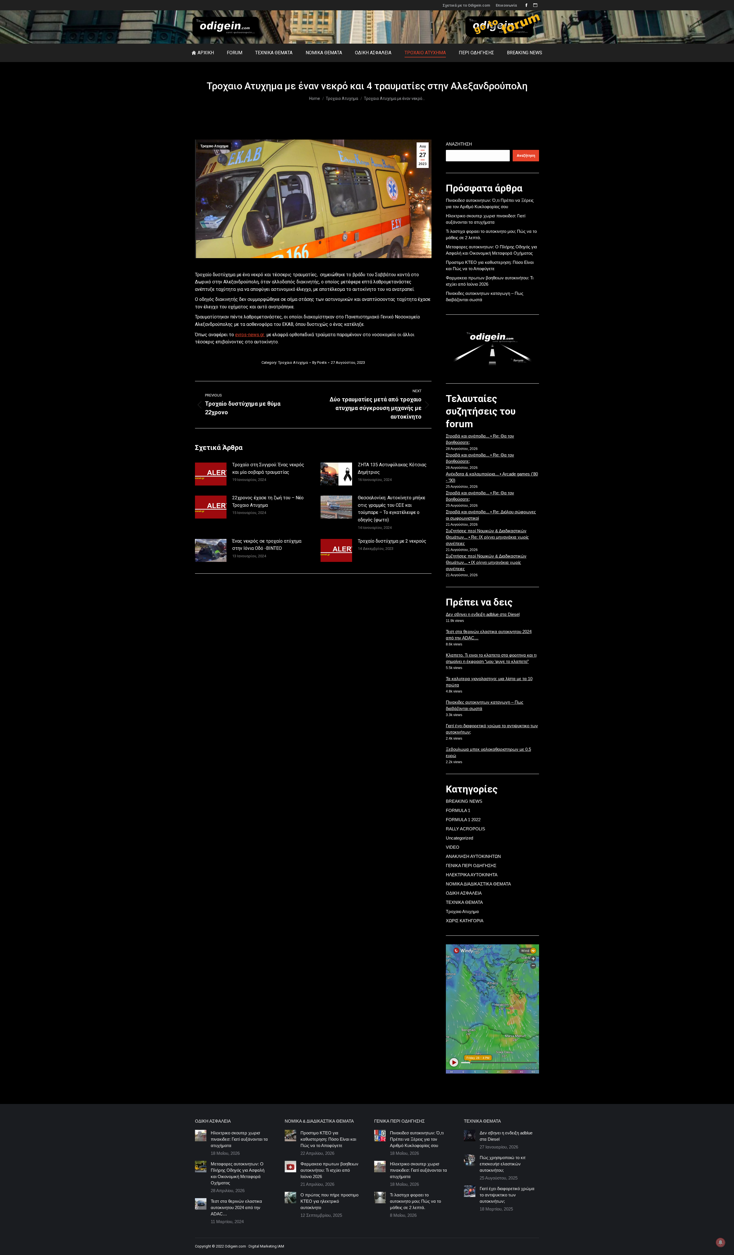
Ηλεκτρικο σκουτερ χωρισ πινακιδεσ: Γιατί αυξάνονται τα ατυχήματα (239, 1139)
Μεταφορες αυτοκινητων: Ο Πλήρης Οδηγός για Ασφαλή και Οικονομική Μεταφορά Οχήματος (237, 1173)
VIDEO (452, 847)
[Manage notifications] (720, 1242)
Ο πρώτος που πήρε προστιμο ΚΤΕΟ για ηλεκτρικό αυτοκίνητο (329, 1201)
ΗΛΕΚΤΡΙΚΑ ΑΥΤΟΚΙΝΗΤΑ (471, 874)
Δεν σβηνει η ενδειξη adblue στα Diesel (483, 614)
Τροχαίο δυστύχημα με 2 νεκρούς (392, 541)
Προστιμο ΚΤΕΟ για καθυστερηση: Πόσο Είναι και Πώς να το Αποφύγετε (328, 1139)
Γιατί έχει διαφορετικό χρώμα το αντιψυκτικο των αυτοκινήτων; (507, 1195)
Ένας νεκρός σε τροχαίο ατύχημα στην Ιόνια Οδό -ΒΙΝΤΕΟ (266, 544)
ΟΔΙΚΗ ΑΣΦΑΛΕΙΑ (464, 893)
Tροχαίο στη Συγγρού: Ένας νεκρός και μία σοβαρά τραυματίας (268, 468)
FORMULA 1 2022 (463, 819)
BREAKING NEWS (464, 801)
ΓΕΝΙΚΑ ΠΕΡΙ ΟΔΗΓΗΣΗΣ (471, 865)
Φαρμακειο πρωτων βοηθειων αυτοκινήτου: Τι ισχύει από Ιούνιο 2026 (329, 1170)
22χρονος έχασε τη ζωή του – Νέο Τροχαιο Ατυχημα (268, 501)
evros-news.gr (250, 334)
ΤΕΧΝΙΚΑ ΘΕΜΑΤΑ (464, 902)
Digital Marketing (263, 1246)
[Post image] (211, 474)
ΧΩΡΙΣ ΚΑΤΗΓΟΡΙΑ (464, 920)
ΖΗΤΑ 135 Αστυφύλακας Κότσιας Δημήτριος (392, 468)
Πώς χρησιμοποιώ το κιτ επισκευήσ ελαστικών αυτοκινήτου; (503, 1164)
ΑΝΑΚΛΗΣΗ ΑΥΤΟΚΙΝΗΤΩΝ (473, 856)
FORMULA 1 (458, 810)
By (319, 362)
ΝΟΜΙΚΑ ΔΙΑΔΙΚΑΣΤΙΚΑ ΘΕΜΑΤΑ (478, 883)
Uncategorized (459, 838)
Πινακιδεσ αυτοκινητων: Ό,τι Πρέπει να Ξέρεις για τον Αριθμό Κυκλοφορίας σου (417, 1139)
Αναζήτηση (459, 144)
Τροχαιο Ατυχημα (214, 146)
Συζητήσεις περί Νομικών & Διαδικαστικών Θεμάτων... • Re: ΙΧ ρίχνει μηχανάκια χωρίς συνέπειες (487, 537)
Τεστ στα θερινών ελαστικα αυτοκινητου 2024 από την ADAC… (236, 1207)
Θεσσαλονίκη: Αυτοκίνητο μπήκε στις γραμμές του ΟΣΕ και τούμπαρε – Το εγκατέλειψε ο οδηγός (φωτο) (391, 509)
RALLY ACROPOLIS (465, 828)
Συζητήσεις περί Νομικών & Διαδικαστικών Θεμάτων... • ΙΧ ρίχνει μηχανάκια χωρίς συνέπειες (486, 562)
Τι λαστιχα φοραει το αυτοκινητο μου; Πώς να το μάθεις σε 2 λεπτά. (415, 1201)
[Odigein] (503, 38)
